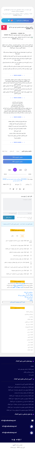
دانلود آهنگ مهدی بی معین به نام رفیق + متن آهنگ (21, 398)
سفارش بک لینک (28, 292)
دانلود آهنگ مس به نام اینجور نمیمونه (21, 270)
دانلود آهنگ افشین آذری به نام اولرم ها (24, 384)
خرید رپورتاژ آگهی (17, 287)
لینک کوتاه (4, 151)
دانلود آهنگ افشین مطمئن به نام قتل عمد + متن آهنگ (21, 407)
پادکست (31, 317)
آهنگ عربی (30, 334)
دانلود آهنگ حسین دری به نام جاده (22, 255)
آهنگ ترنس (30, 329)
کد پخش (12, 151)
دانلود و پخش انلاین (27, 151)
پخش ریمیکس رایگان (29, 372)
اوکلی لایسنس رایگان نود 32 (25, 295)
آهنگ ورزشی (30, 339)
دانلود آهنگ (30, 319)
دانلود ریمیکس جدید (26, 35)
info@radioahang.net (9, 426)
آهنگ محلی (30, 345)
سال (12, 236)
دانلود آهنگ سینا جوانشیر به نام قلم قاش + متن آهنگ (21, 387)
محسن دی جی (17, 35)
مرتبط (17, 151)
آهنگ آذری (30, 347)
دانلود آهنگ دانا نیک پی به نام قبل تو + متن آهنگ (22, 401)
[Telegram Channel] (8, 20)
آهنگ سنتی (30, 332)
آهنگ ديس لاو (29, 324)
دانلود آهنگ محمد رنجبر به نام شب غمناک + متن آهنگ (21, 404)
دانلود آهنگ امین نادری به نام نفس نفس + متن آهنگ (17, 267)
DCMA (32, 366)
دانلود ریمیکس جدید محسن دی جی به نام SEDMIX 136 (21, 28)
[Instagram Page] (12, 20)
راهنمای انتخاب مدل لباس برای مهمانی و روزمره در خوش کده (18, 263)
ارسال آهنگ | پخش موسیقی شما (26, 369)
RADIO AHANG (17, 75)
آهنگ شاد (30, 342)
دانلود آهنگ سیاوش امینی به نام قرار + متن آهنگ (19, 274)
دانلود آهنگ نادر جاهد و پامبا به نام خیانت (20, 259)
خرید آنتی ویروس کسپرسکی (17, 302)
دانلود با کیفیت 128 (17, 157)
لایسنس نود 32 (29, 297)
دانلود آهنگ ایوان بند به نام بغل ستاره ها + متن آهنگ (21, 390)
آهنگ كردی (30, 337)
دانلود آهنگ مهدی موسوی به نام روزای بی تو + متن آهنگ (20, 410)
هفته (22, 236)
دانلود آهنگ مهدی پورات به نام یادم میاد (21, 245)
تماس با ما (31, 375)
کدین (14, 445)
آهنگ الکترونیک (29, 327)
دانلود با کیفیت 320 (17, 162)
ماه (17, 236)
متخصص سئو (18, 285)
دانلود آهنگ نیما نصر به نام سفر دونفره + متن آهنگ (18, 249)
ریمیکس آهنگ (29, 311)
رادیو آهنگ (26, 20)
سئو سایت (30, 299)
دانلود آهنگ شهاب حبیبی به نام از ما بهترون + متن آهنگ (19, 241)
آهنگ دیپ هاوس (29, 322)
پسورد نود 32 (29, 294)
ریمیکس (27, 184)
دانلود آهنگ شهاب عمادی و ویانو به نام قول (20, 252)
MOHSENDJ (14, 33)
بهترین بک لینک (20, 283)
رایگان (31, 300)
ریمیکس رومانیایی (29, 314)
